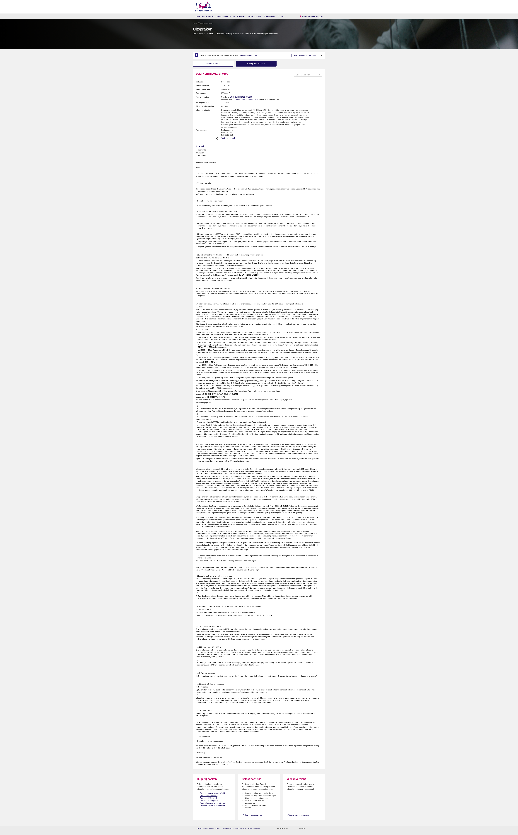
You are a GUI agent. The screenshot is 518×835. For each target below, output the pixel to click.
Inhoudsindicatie (203, 110)
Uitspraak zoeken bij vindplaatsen (213, 805)
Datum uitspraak (202, 86)
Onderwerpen (208, 16)
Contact (281, 16)
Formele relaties (202, 97)
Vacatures (243, 828)
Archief (250, 828)
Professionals (269, 16)
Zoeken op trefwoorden (208, 796)
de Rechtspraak (254, 16)
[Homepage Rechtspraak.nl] (203, 6)
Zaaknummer (201, 93)
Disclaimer (256, 828)
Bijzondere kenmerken (205, 106)
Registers (241, 16)
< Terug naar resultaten (256, 64)
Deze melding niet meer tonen (304, 55)
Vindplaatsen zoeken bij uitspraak (213, 803)
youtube (321, 828)
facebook (310, 828)
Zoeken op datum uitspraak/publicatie (214, 793)
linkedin (317, 828)
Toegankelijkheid (226, 828)
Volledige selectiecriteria (252, 815)
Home (197, 16)
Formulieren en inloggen (312, 16)
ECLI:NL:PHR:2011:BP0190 (241, 97)
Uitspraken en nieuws (226, 16)
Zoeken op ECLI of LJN (209, 798)
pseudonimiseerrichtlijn (248, 55)
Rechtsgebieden (202, 102)
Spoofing (236, 828)
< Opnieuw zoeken (213, 64)
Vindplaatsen (201, 130)
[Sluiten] (321, 55)
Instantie (199, 82)
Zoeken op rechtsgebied (209, 801)
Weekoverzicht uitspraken (298, 815)
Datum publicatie (203, 89)
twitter (307, 828)
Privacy (211, 828)
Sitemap (205, 828)
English (199, 828)
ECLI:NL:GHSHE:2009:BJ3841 (246, 99)
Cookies (217, 828)
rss (290, 828)
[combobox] (308, 74)
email (294, 828)
